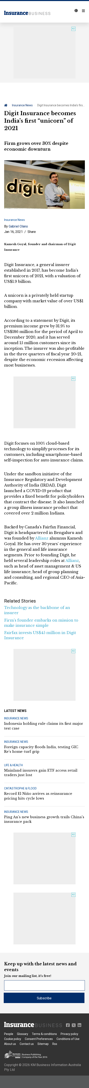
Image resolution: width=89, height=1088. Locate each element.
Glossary (22, 1034)
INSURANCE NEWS (16, 718)
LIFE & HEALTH (13, 765)
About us (10, 1044)
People (8, 1034)
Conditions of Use (68, 1039)
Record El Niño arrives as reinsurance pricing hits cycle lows (38, 795)
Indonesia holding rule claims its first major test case (43, 725)
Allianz (41, 538)
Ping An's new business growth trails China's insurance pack (44, 819)
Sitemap (43, 1044)
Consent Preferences (39, 1039)
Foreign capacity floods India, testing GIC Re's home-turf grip (41, 749)
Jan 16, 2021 (13, 232)
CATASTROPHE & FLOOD (20, 788)
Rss (54, 1044)
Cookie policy (12, 1039)
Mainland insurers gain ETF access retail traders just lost (40, 772)
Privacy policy (69, 1034)
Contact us (27, 1044)
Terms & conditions (44, 1034)
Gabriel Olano (18, 226)
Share (32, 232)
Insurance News (22, 105)
